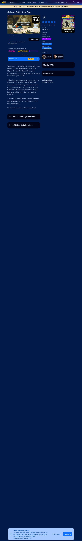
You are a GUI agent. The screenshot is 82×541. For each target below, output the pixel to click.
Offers (29, 2)
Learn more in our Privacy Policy (22, 538)
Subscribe (35, 2)
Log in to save (11, 42)
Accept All (68, 534)
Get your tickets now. (62, 6)
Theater (34, 39)
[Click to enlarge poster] (68, 24)
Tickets (21, 2)
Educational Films (47, 43)
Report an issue (48, 73)
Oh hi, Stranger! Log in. (62, 2)
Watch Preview (25, 24)
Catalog (12, 2)
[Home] (3, 2)
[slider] (42, 21)
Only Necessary (57, 534)
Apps (42, 2)
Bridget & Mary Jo (47, 48)
